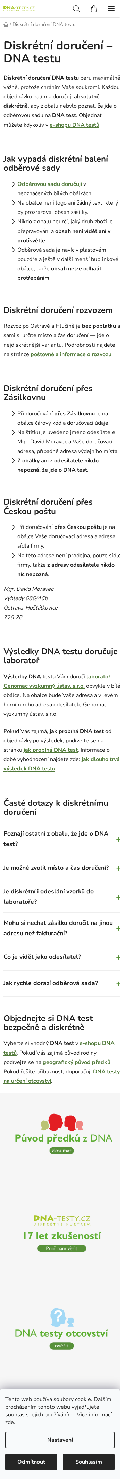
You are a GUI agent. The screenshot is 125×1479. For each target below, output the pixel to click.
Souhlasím (88, 1462)
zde (9, 1422)
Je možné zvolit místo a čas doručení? (59, 887)
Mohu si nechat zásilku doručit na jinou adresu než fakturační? (59, 946)
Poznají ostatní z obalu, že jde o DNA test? (59, 857)
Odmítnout (31, 1462)
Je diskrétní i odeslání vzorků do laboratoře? (59, 915)
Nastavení (60, 1440)
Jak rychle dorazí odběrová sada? (59, 1002)
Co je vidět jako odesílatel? (59, 976)
